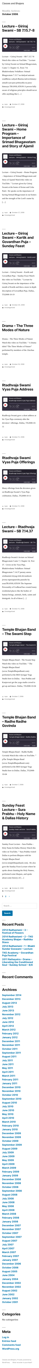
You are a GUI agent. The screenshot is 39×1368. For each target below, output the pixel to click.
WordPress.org (10, 1348)
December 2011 (11, 1041)
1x (13, 47)
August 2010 (9, 1102)
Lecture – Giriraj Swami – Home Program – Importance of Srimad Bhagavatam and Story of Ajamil (18, 135)
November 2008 (11, 1183)
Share (34, 50)
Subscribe (27, 50)
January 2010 (10, 1129)
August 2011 (9, 1056)
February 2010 (10, 1125)
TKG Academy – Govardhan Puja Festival (17, 954)
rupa (6, 104)
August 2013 (9, 1002)
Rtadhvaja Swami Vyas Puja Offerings (18, 460)
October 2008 (10, 1187)
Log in (5, 1337)
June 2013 (8, 1010)
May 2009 (8, 1160)
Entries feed (9, 1341)
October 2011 (10, 1048)
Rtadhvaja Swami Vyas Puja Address (17, 387)
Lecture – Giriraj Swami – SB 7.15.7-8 (18, 28)
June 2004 (8, 1275)
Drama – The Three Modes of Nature (17, 328)
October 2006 (10, 1267)
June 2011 (8, 1064)
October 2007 (10, 1233)
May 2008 (8, 1206)
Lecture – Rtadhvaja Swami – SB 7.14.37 (18, 529)
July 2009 (8, 1152)
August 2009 (9, 1148)
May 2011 (7, 1068)
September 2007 (12, 1237)
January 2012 (10, 1037)
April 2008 (8, 1210)
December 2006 (11, 1263)
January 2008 (10, 1221)
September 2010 (11, 1098)
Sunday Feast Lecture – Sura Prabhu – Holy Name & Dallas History (18, 811)
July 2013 (7, 1006)
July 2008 (8, 1198)
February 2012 (10, 1033)
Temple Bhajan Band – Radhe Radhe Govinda (19, 721)
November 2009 (11, 1137)
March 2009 (9, 1167)
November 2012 (11, 1014)
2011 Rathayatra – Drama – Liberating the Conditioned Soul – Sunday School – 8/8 (17, 962)
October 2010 (10, 1094)
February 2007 (10, 1256)
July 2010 (7, 1106)
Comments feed (11, 1344)
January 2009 (10, 1175)
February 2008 (10, 1217)
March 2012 (9, 1029)
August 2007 (9, 1240)
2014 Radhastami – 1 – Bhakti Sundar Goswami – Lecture (18, 947)
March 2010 (9, 1121)
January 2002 (10, 1298)
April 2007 (8, 1248)
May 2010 (7, 1114)
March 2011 (8, 1075)
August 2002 (9, 1290)
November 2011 (11, 1045)
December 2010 (11, 1087)
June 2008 (8, 1202)
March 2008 (9, 1213)
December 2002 (11, 1283)
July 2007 (8, 1244)
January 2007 (10, 1260)
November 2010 (11, 1091)
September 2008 (12, 1190)
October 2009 (10, 1141)
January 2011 (9, 1083)
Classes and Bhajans (13, 3)
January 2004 (10, 1279)
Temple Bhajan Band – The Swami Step (19, 631)
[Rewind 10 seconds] (10, 47)
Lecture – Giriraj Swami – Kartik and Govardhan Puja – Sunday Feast (18, 239)
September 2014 (11, 995)
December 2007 (11, 1225)
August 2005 (9, 1271)
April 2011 (8, 1071)
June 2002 (8, 1294)
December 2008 (11, 1179)
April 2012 (8, 1025)
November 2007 (11, 1229)
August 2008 (9, 1194)
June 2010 (8, 1110)
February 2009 (10, 1171)
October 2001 (10, 1302)
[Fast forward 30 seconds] (18, 47)
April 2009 (8, 1164)
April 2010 (8, 1118)
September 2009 (12, 1144)
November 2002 (11, 1286)
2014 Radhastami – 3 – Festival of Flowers (15, 931)
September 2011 (11, 1052)
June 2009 (8, 1156)
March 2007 (9, 1252)
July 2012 (7, 1018)
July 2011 (7, 1060)
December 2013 (11, 999)
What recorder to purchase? (22, 1362)
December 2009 (11, 1133)
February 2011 (10, 1079)
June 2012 (8, 1022)
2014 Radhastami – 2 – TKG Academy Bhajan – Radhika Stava (17, 939)
